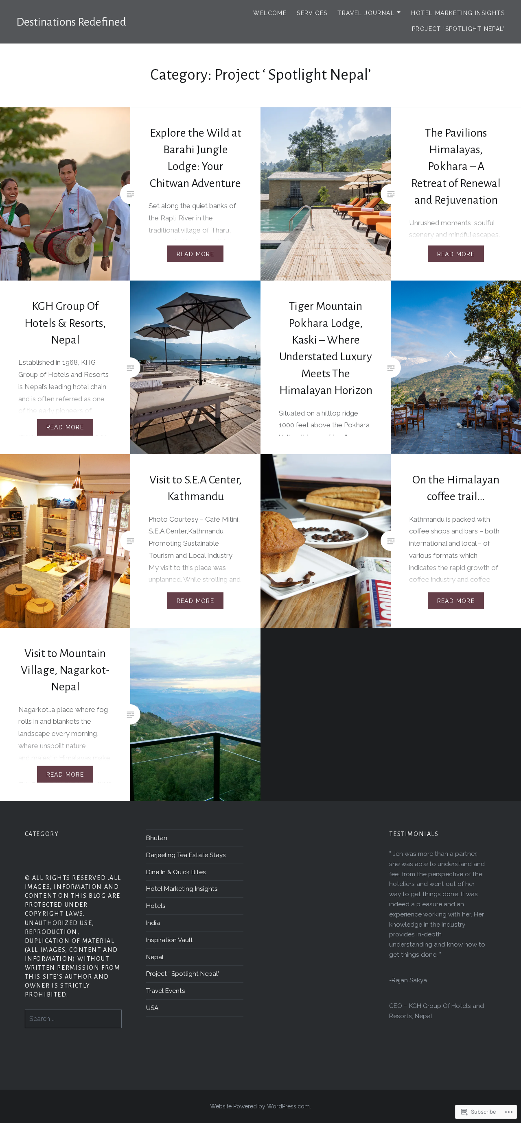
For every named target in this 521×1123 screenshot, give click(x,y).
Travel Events (165, 991)
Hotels (156, 906)
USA (152, 1008)
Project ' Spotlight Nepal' (182, 973)
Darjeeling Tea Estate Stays (186, 855)
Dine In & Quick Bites (176, 872)
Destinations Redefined (71, 22)
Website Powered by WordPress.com (260, 1106)
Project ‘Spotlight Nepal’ (458, 29)
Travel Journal (365, 13)
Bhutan (156, 838)
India (153, 923)
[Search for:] (73, 1019)
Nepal (155, 957)
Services (312, 13)
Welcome (270, 13)
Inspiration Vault (169, 940)
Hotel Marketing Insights (458, 13)
